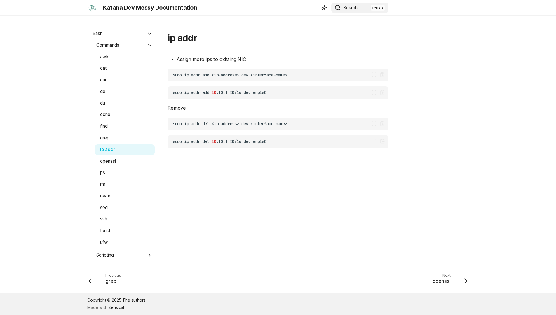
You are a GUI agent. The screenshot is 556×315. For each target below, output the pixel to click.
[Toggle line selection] (374, 74)
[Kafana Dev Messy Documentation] (92, 7)
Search (351, 7)
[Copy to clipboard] (382, 74)
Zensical (116, 307)
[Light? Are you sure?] (324, 8)
